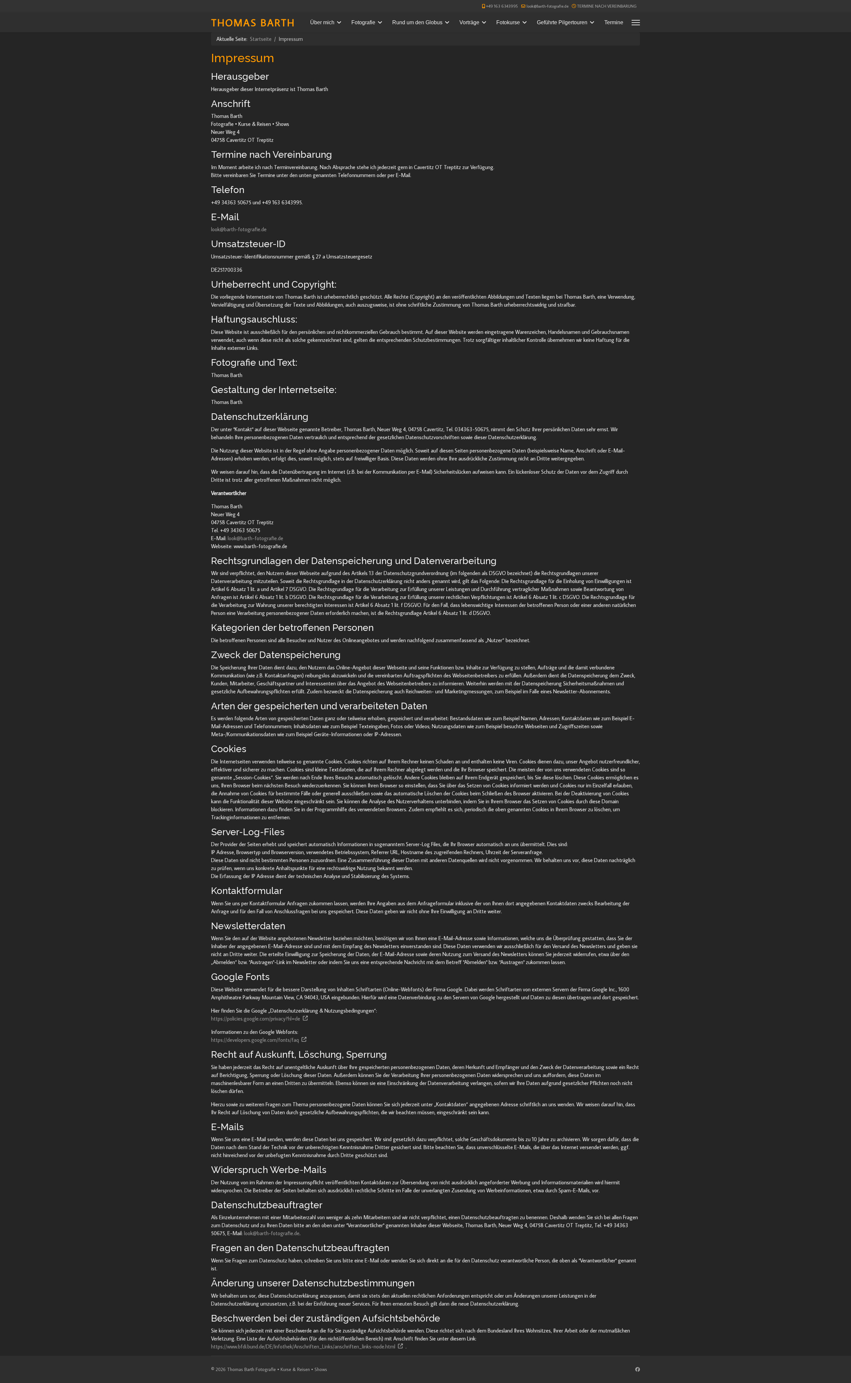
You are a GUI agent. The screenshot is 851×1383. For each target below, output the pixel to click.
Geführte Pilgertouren (562, 22)
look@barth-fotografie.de (547, 6)
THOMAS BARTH (253, 22)
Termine (613, 22)
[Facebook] (637, 1369)
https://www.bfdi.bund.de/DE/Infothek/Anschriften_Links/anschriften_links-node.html (303, 1346)
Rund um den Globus (417, 22)
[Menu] (636, 23)
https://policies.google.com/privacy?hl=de (255, 1018)
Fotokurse (508, 22)
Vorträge (469, 22)
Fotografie (363, 22)
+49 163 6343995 (502, 6)
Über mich (322, 22)
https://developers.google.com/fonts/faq (255, 1040)
